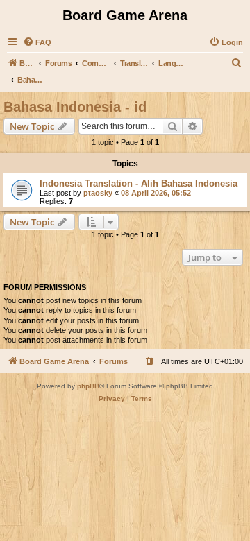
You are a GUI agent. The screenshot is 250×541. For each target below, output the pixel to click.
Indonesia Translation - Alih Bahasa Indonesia (139, 183)
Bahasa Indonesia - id (75, 106)
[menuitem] (37, 42)
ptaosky (97, 193)
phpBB (88, 386)
